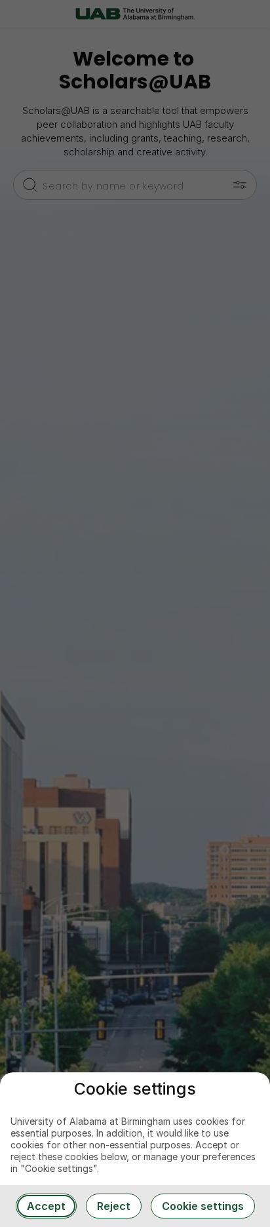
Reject (113, 1206)
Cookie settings (203, 1206)
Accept (46, 1206)
